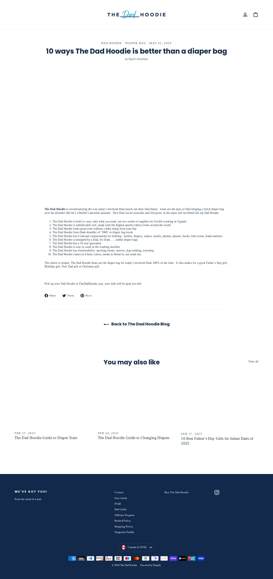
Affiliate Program (124, 515)
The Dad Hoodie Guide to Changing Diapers (134, 438)
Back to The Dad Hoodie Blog (140, 324)
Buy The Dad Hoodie (176, 492)
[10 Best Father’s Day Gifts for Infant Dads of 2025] (219, 402)
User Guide (121, 498)
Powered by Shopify (150, 565)
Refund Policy (123, 520)
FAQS (118, 503)
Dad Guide (121, 509)
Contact (119, 492)
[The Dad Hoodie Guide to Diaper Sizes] (53, 402)
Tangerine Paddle (125, 532)
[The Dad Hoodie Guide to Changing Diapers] (136, 402)
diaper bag (136, 43)
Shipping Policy (124, 526)
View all (253, 361)
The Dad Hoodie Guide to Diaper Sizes (46, 438)
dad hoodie (111, 43)
